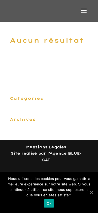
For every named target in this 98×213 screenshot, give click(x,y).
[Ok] (91, 192)
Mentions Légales (46, 147)
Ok (49, 203)
